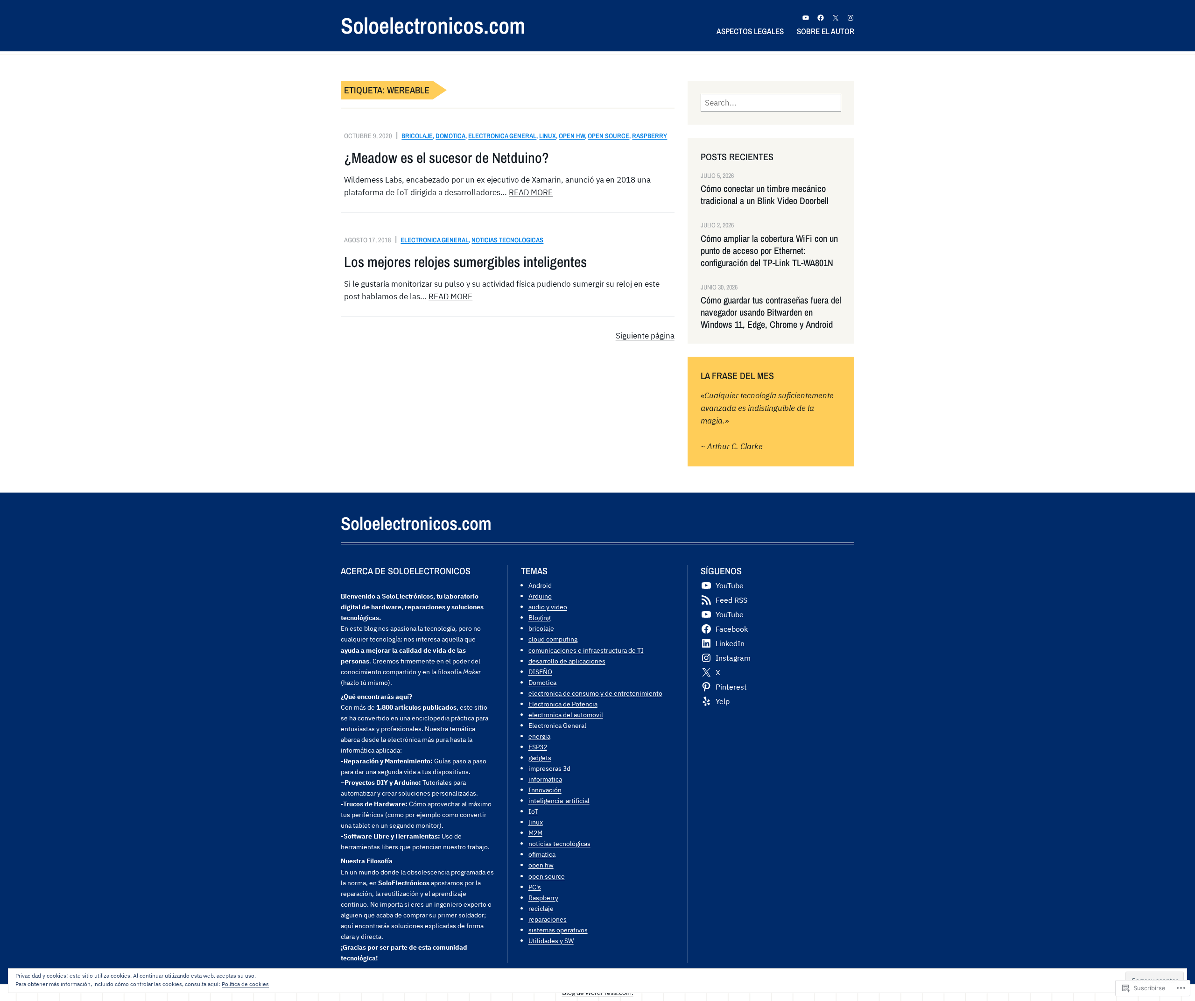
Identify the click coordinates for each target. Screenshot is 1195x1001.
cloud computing (552, 638)
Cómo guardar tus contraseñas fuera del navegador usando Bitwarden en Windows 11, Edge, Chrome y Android (771, 312)
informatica (545, 779)
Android (540, 585)
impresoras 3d (549, 768)
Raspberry (649, 135)
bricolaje (417, 135)
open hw (572, 135)
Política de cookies (245, 983)
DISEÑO (540, 671)
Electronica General (502, 135)
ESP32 (537, 746)
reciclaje (541, 908)
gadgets (539, 757)
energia (539, 736)
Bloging (539, 617)
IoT (533, 811)
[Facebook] (820, 17)
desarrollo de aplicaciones (566, 660)
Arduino (540, 596)
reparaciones (547, 919)
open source (608, 135)
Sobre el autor (825, 31)
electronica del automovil (565, 714)
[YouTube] (805, 17)
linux (547, 135)
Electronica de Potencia (563, 703)
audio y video (547, 606)
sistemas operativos (558, 929)
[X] (835, 17)
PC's (534, 886)
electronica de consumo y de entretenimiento (595, 693)
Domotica (450, 135)
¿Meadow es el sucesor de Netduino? (446, 157)
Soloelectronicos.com (433, 25)
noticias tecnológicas (507, 239)
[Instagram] (850, 17)
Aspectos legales (750, 31)
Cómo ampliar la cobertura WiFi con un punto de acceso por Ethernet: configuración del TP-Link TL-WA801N (769, 251)
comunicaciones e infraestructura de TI (586, 650)
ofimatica (541, 854)
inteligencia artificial (559, 800)
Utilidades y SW (551, 940)
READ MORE (531, 192)
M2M (535, 832)
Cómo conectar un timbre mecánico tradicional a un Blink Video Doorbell (765, 195)
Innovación (545, 789)
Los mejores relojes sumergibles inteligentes (465, 262)
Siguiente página (645, 336)
